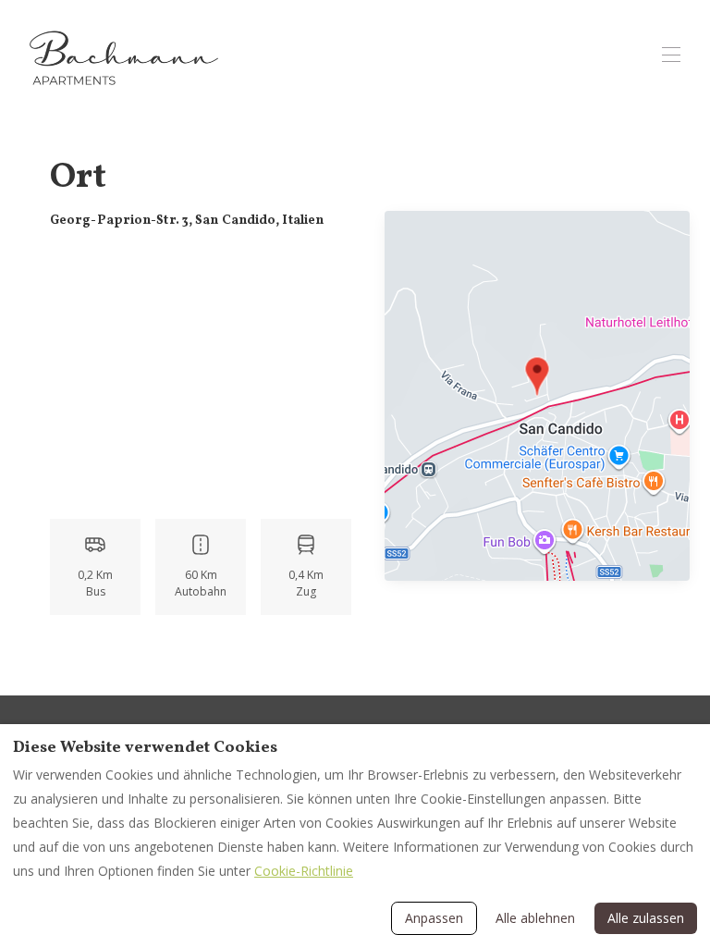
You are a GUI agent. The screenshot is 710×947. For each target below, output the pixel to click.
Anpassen (434, 918)
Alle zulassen (645, 918)
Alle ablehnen (535, 918)
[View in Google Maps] (537, 398)
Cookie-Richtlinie (303, 870)
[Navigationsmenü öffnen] (671, 54)
